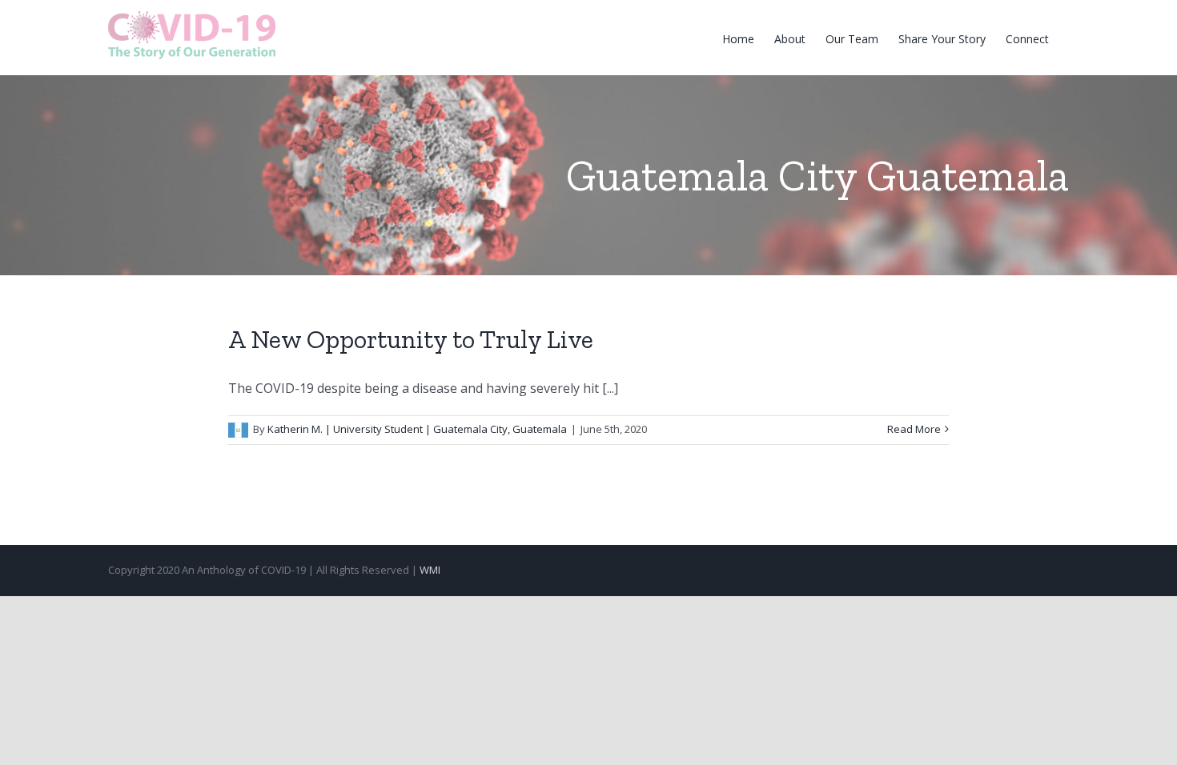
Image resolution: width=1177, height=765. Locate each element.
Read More (914, 429)
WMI (430, 570)
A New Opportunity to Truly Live (410, 339)
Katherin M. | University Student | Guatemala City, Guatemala (417, 429)
